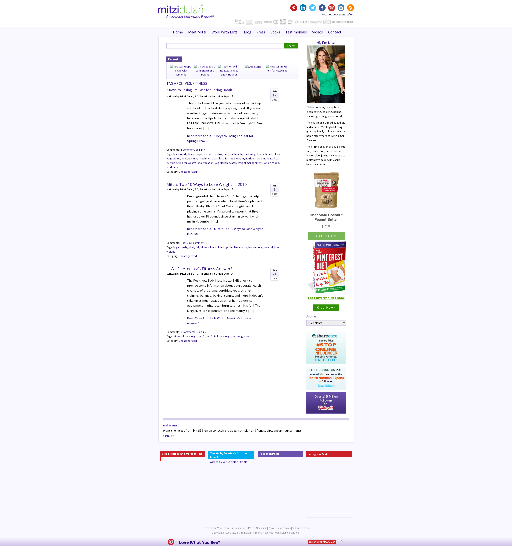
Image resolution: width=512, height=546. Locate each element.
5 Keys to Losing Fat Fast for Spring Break (199, 90)
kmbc (213, 247)
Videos (317, 32)
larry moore (255, 247)
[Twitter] (312, 7)
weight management (250, 163)
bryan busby (180, 247)
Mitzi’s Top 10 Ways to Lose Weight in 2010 (206, 184)
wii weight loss (242, 336)
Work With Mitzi (225, 32)
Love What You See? (199, 542)
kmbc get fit (225, 247)
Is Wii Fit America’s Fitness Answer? (199, 268)
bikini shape (195, 154)
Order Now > (326, 307)
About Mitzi (216, 528)
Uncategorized (188, 171)
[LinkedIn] (303, 7)
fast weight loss (254, 154)
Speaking (261, 528)
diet (226, 154)
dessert (209, 154)
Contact (334, 32)
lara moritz (240, 247)
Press (261, 32)
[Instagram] (340, 7)
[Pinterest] (293, 7)
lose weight (237, 158)
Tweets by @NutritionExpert (228, 462)
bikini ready (180, 154)
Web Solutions (287, 532)
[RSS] (350, 7)
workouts (172, 167)
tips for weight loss (190, 163)
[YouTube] (331, 7)
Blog (247, 32)
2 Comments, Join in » (193, 332)
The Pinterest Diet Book (326, 298)
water (232, 163)
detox (218, 154)
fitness (269, 154)
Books (275, 32)
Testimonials (296, 32)
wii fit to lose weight (219, 336)
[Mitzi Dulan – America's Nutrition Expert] (186, 11)
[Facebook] (321, 7)
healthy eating (190, 158)
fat (197, 247)
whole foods (271, 163)
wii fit (202, 336)
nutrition (250, 158)
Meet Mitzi (197, 32)
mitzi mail (171, 425)
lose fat (223, 158)
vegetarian (221, 163)
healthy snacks (209, 158)
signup (167, 436)
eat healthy (236, 154)
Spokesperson (238, 528)
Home (178, 32)
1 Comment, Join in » (193, 149)
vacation (208, 163)
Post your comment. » (194, 243)
